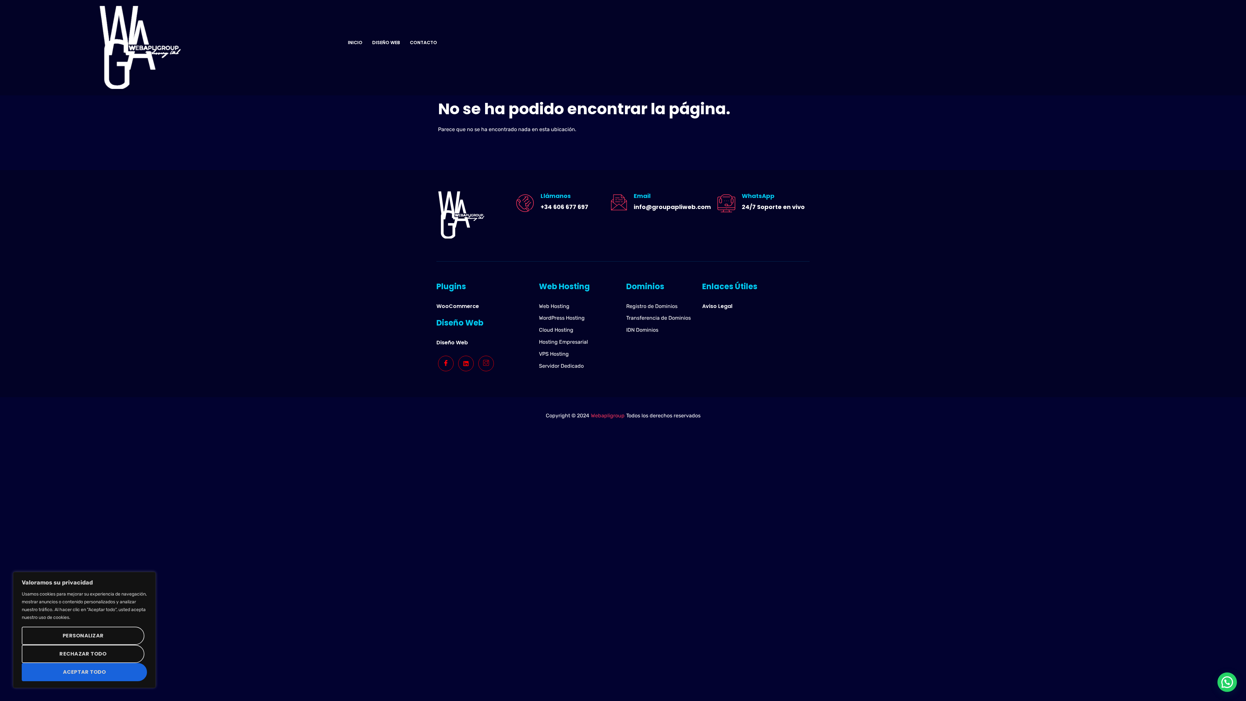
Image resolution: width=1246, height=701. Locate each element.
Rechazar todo (82, 654)
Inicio (355, 42)
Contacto (423, 42)
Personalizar (83, 635)
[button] (1227, 682)
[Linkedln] (466, 363)
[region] (84, 630)
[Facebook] (446, 363)
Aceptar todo (84, 672)
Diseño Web (386, 42)
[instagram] (486, 363)
